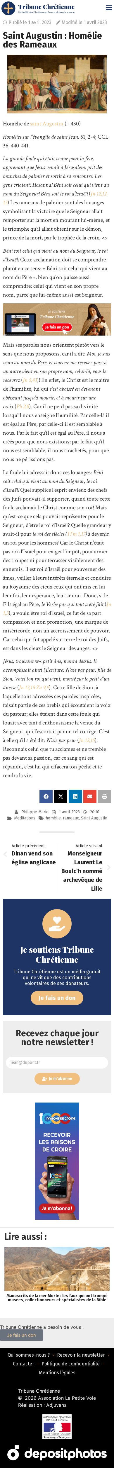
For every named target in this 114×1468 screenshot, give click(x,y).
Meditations (24, 818)
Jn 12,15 (27, 687)
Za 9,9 (42, 687)
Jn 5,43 (30, 380)
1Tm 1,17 (76, 534)
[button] (46, 796)
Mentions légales (57, 1372)
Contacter (23, 1364)
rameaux (71, 818)
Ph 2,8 (22, 406)
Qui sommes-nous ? (29, 1355)
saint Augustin (46, 123)
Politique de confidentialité (71, 1364)
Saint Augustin (94, 818)
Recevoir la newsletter (81, 1355)
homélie (53, 818)
